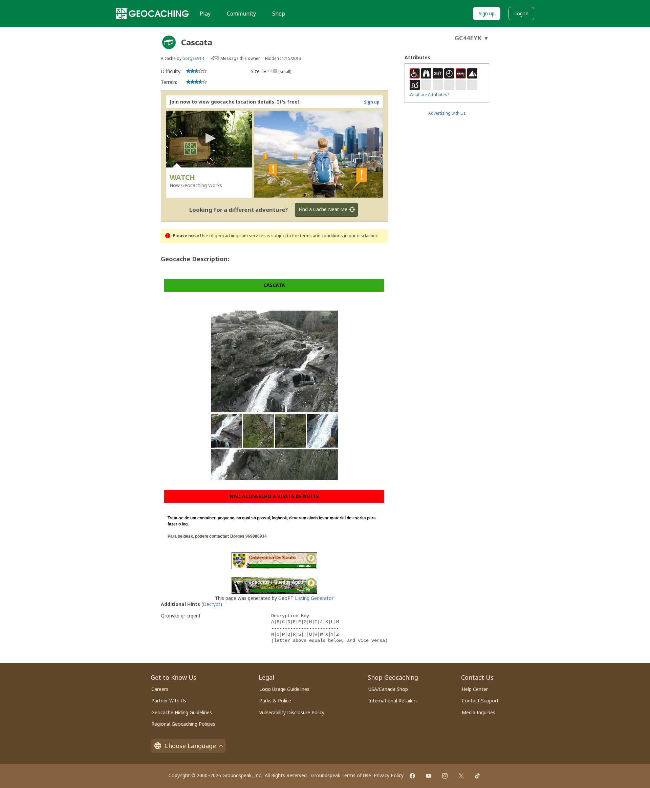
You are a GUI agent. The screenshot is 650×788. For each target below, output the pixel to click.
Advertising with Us (447, 113)
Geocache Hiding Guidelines (181, 712)
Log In (521, 13)
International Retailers (393, 700)
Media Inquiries (478, 712)
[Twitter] (461, 776)
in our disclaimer (360, 236)
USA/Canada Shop (388, 689)
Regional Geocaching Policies (183, 724)
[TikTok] (477, 776)
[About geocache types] (169, 42)
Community (241, 13)
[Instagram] (445, 776)
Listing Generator (314, 598)
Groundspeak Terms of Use (341, 775)
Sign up (487, 13)
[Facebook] (412, 776)
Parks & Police (275, 700)
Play (205, 13)
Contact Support (480, 700)
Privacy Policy (389, 775)
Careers (159, 689)
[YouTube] (429, 776)
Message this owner (240, 58)
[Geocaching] (152, 13)
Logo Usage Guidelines (284, 689)
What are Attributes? (429, 94)
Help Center (475, 689)
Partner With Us (168, 700)
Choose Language (190, 746)
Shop (278, 13)
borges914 (193, 58)
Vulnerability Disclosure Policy (291, 712)
